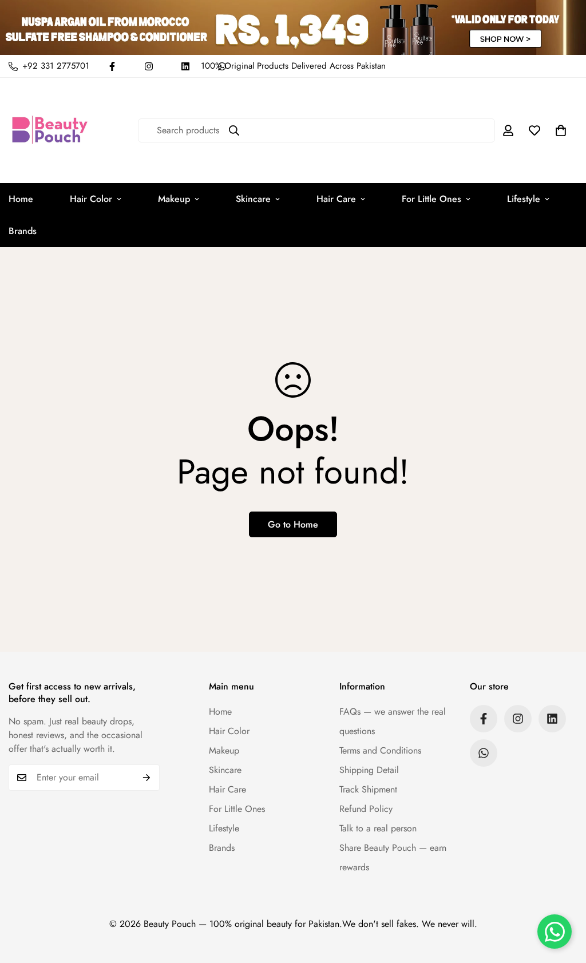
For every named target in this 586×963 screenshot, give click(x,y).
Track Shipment (368, 789)
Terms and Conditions (380, 750)
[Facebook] (112, 66)
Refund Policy (366, 808)
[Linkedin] (185, 66)
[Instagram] (149, 66)
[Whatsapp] (483, 753)
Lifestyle (523, 198)
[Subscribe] (147, 777)
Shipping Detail (369, 769)
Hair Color (91, 198)
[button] (561, 130)
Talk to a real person (378, 828)
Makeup (174, 198)
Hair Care (336, 198)
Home (220, 711)
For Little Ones (431, 198)
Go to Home (293, 524)
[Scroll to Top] (564, 900)
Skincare (253, 198)
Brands (222, 847)
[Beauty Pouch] (50, 130)
